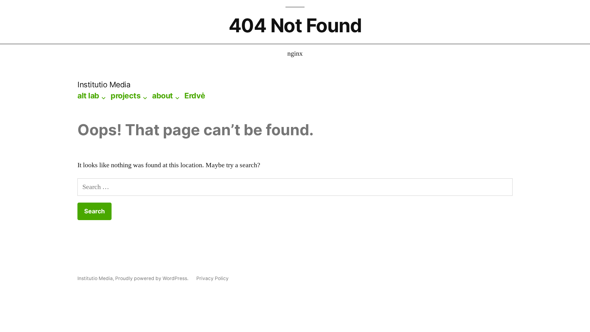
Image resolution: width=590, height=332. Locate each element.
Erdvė (194, 95)
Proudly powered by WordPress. (152, 278)
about (162, 95)
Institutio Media (103, 84)
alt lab (88, 95)
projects (125, 95)
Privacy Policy (212, 278)
